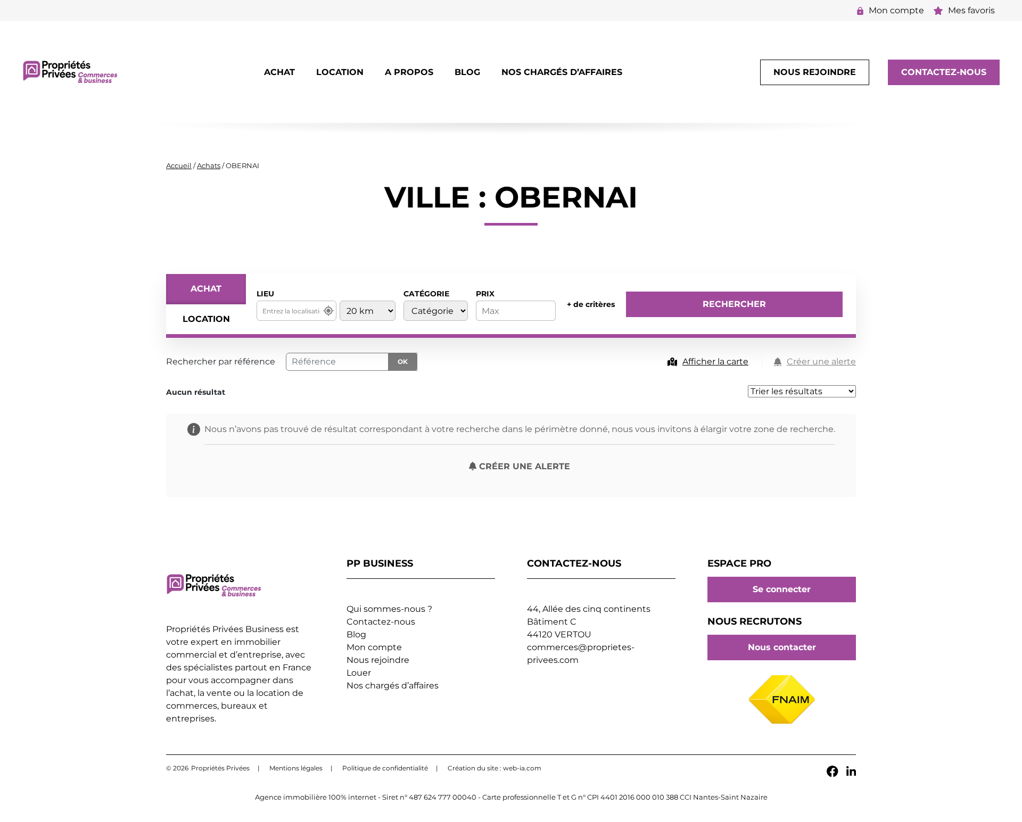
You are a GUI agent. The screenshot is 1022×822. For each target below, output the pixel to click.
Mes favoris (971, 10)
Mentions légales (296, 768)
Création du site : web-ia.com (494, 768)
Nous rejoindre (814, 72)
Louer (359, 673)
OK (403, 362)
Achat (279, 72)
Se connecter (782, 589)
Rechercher (734, 304)
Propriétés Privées (220, 768)
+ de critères (591, 304)
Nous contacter (782, 647)
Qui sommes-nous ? (389, 609)
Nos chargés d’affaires (561, 72)
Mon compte (896, 10)
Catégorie (426, 293)
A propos (409, 72)
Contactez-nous (943, 72)
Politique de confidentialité (385, 768)
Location (340, 72)
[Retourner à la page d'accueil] (70, 72)
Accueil (179, 165)
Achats (208, 165)
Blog (467, 72)
